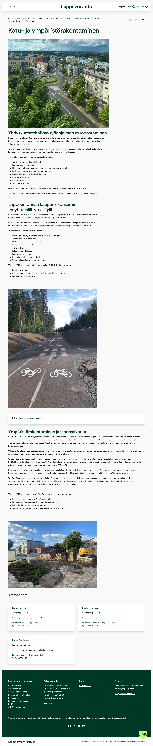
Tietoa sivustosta (99, 741)
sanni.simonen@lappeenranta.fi (29, 622)
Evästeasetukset (137, 741)
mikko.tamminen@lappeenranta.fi (100, 622)
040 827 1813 (91, 626)
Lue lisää (48, 703)
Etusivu (11, 18)
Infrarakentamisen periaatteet (28, 418)
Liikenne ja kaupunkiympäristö (30, 18)
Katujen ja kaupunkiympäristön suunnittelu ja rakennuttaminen (72, 18)
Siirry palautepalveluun (125, 693)
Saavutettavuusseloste (119, 741)
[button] (131, 6)
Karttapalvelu (85, 685)
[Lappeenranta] (76, 7)
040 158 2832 (21, 626)
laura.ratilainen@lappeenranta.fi (29, 655)
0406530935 (21, 658)
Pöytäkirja (90, 193)
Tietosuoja (86, 741)
